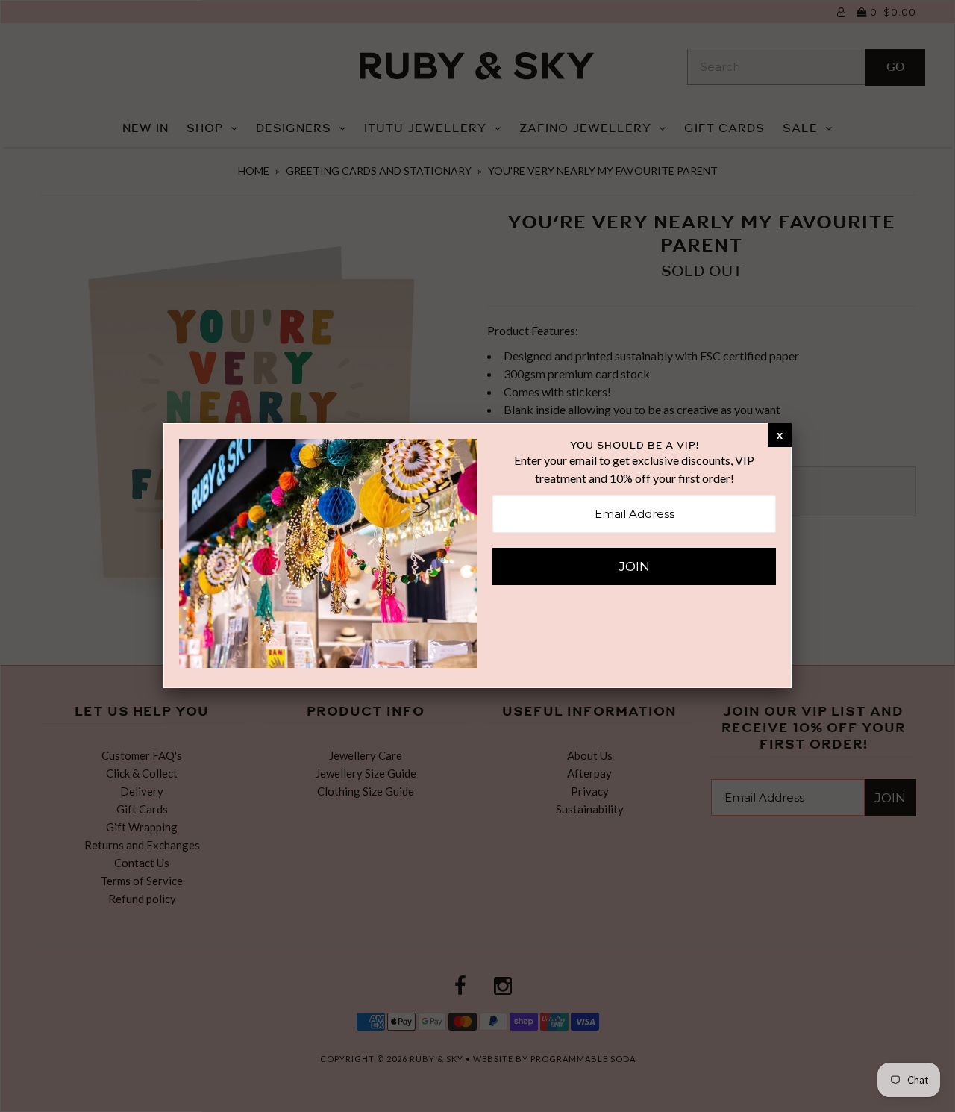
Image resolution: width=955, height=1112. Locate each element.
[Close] (780, 434)
